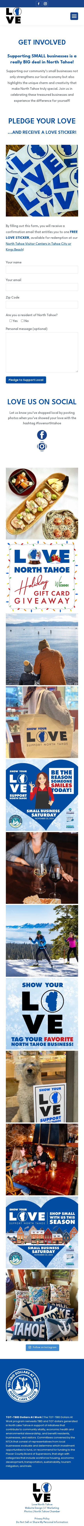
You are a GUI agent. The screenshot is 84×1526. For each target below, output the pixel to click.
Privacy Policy (42, 1519)
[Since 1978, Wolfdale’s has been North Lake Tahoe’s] (42, 503)
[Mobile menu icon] (74, 16)
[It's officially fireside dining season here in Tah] (42, 1159)
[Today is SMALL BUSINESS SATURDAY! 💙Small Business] (42, 795)
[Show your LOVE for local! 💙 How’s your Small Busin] (42, 722)
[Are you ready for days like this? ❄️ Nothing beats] (42, 941)
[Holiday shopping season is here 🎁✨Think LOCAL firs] (42, 1305)
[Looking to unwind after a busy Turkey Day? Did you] (42, 868)
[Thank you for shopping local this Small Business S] (42, 649)
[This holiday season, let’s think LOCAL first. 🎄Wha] (42, 1014)
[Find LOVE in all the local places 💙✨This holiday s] (42, 1086)
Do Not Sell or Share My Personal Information (42, 1522)
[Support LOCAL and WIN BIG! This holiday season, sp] (42, 576)
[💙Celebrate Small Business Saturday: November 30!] (42, 1232)
